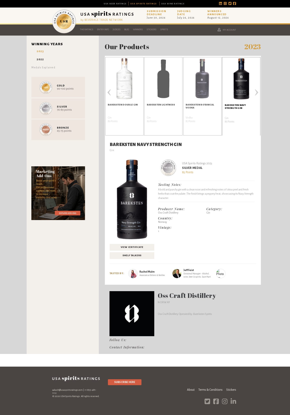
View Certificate (132, 247)
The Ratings (86, 29)
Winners (138, 29)
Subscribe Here (124, 382)
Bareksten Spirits (202, 313)
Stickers (151, 29)
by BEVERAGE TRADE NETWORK (102, 19)
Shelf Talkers (132, 255)
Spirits (164, 29)
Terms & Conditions (210, 389)
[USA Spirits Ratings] (64, 32)
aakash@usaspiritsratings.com (67, 390)
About (191, 389)
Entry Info (103, 29)
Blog (126, 29)
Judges (117, 29)
